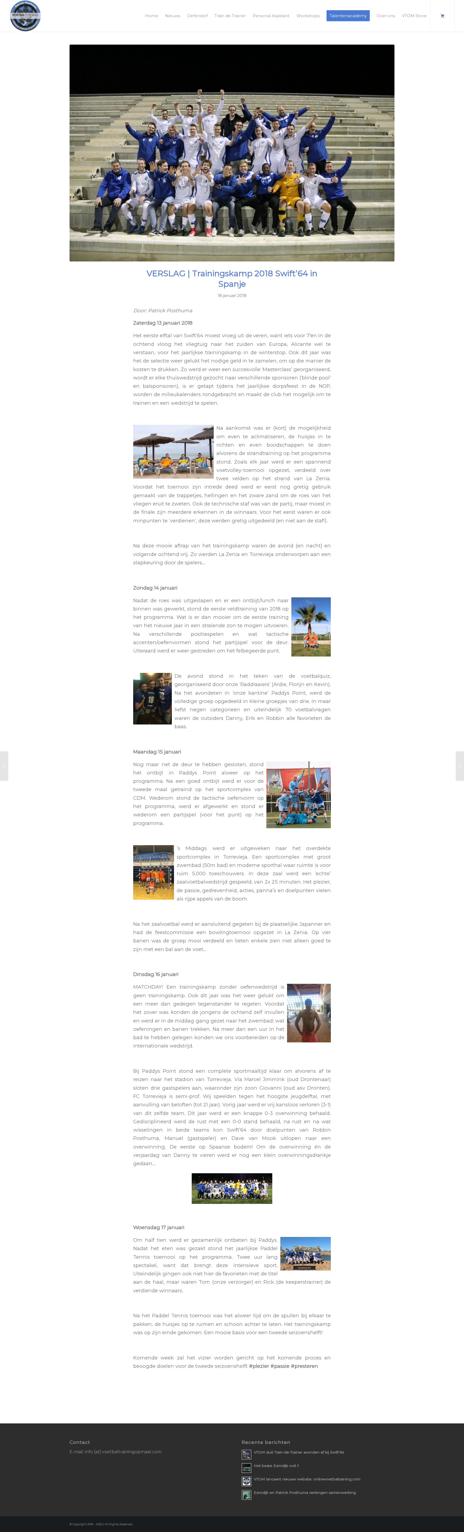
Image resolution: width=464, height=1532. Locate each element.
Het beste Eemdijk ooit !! (276, 1465)
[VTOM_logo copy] (25, 16)
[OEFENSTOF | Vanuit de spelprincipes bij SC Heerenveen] (460, 766)
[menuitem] (152, 16)
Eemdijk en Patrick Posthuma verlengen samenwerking (305, 1492)
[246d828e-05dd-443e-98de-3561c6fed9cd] (232, 153)
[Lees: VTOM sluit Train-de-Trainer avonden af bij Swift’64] (246, 1454)
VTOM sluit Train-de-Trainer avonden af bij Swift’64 (299, 1452)
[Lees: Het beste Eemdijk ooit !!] (246, 1468)
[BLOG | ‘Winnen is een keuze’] (4, 766)
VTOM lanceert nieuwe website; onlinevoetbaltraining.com (307, 1479)
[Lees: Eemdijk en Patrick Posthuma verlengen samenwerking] (246, 1495)
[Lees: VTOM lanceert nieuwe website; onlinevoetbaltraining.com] (246, 1481)
